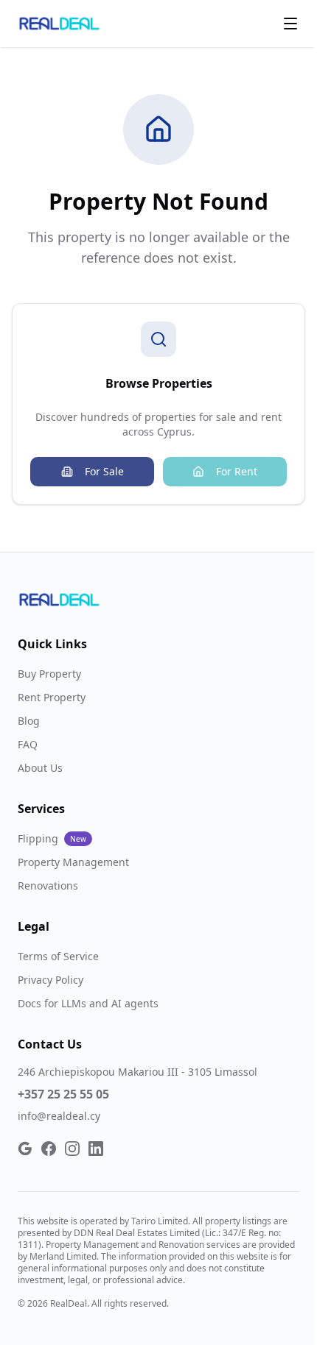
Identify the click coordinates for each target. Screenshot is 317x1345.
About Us (40, 768)
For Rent (236, 471)
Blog (29, 721)
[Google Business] (25, 1148)
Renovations (48, 885)
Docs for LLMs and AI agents (88, 1003)
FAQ (28, 744)
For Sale (104, 471)
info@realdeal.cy (59, 1116)
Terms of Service (58, 956)
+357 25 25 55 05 (63, 1094)
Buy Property (49, 674)
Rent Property (52, 697)
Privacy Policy (50, 980)
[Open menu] (290, 23)
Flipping (52, 838)
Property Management (73, 862)
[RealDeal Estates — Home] (59, 23)
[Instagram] (72, 1148)
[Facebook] (48, 1148)
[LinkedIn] (95, 1148)
